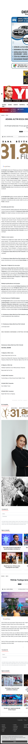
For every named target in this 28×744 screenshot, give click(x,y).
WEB (2, 332)
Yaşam (14, 730)
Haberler (2, 115)
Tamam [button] (14, 741)
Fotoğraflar (21, 109)
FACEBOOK (7, 332)
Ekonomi (15, 729)
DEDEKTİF (4, 727)
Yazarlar (14, 111)
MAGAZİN (15, 727)
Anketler (25, 726)
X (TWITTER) (20, 332)
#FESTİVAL (20, 400)
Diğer (3, 106)
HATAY (3, 729)
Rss (25, 720)
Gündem (4, 104)
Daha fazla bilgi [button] (13, 738)
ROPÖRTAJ (22, 104)
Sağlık (3, 730)
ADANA (10, 104)
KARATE (16, 104)
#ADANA (25, 400)
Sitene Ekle (20, 720)
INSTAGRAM (13, 332)
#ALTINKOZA (14, 400)
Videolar (14, 109)
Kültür (7, 115)
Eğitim (7, 576)
